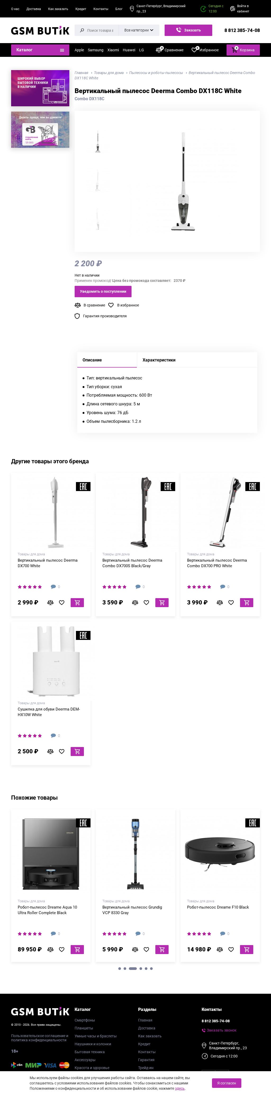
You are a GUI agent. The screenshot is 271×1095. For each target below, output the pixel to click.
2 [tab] (125, 968)
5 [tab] (146, 968)
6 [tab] (151, 968)
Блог (119, 9)
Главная (145, 1020)
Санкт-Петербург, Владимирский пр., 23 (161, 8)
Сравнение (172, 49)
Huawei (129, 50)
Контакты (100, 9)
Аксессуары (85, 1060)
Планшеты (84, 1028)
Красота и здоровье (92, 1068)
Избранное (208, 49)
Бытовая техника (90, 1052)
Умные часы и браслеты (96, 1036)
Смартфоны (85, 1020)
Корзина (245, 49)
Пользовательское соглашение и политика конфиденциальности (39, 1038)
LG (141, 50)
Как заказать (58, 9)
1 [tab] (119, 968)
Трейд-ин (145, 1068)
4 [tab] (140, 968)
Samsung (95, 50)
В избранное (128, 305)
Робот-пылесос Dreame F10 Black (218, 907)
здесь (180, 1088)
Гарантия (146, 1060)
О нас (15, 9)
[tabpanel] (50, 887)
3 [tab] (133, 968)
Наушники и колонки (93, 1044)
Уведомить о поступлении (103, 291)
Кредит (80, 9)
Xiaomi (113, 50)
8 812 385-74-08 (242, 30)
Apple (79, 50)
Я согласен (226, 1083)
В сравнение (94, 305)
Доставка (33, 9)
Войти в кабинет (243, 8)
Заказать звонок (191, 32)
